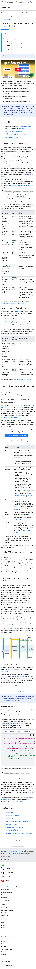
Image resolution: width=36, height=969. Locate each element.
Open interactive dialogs (24, 379)
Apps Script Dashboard (7, 910)
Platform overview (6, 889)
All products (4, 954)
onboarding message (24, 233)
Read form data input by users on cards (16, 821)
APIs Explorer (4, 915)
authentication (5, 671)
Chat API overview (17, 801)
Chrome (3, 943)
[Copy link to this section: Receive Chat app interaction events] (3, 389)
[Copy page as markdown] (14, 26)
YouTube (3, 930)
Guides (28, 12)
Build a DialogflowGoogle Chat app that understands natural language (23, 495)
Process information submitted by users (16, 692)
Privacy (8, 961)
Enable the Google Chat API (13, 137)
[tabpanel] (18, 750)
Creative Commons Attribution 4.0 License (13, 851)
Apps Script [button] (26, 731)
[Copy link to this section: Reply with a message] (16, 707)
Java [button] (18, 731)
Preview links (17, 519)
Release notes (5, 895)
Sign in (32, 2)
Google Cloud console (7, 912)
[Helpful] (11, 16)
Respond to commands (11, 824)
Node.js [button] (5, 731)
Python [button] (12, 731)
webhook (31, 245)
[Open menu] (2, 2)
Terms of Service (5, 900)
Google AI (3, 951)
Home (2, 12)
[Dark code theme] (30, 735)
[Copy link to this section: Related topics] (16, 808)
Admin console (5, 907)
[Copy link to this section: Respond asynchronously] (22, 779)
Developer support (6, 897)
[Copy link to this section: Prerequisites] (15, 122)
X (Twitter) (4, 928)
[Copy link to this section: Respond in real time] (18, 664)
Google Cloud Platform (7, 949)
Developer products (6, 892)
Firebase (3, 946)
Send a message (10, 812)
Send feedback (7, 19)
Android (3, 941)
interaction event (17, 723)
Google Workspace (11, 12)
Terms (3, 961)
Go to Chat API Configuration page (16, 435)
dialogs (17, 311)
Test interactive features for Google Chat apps (18, 833)
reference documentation (13, 303)
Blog (2, 922)
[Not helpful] (14, 16)
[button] (18, 56)
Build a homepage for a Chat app (14, 827)
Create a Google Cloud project (13, 131)
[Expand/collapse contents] (11, 34)
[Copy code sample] (33, 735)
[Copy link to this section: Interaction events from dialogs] (27, 308)
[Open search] (28, 2)
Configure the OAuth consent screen (15, 134)
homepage (7, 266)
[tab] (5, 731)
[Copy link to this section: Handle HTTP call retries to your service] (3, 555)
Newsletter (4, 925)
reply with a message (19, 677)
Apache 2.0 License (15, 853)
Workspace (19, 2)
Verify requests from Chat (12, 830)
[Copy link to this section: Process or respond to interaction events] (9, 581)
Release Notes (5, 29)
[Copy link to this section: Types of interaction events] (28, 144)
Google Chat (6, 7)
